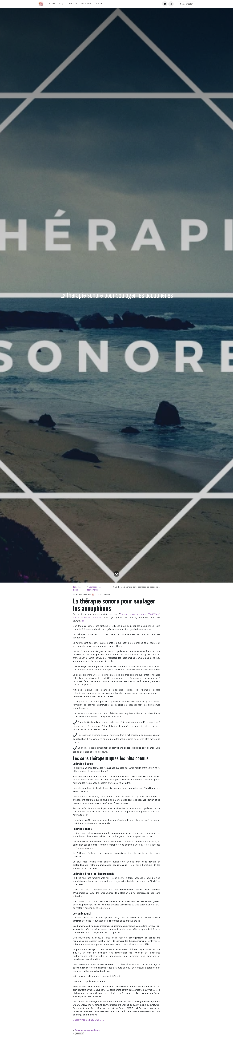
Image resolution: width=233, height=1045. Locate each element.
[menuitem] (51, 4)
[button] (171, 4)
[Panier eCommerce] (164, 4)
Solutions (79, 1033)
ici (83, 620)
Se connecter (186, 4)
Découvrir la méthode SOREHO (88, 1020)
